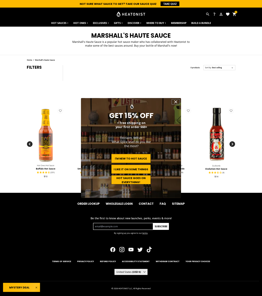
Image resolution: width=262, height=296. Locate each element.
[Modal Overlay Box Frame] (131, 148)
